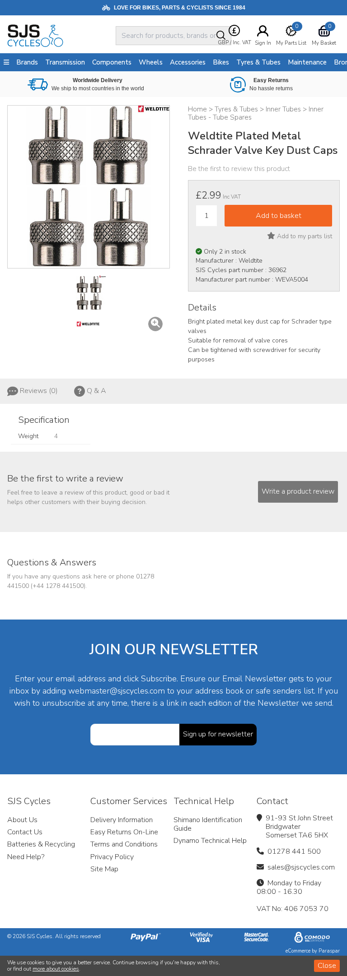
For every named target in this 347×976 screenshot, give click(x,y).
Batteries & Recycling (41, 844)
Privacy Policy (112, 857)
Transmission (65, 62)
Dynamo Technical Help (210, 841)
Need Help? (25, 857)
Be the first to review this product (239, 169)
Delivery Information (121, 820)
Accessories (188, 62)
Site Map (104, 869)
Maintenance (307, 62)
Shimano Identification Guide (208, 824)
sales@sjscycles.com (301, 867)
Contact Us (24, 832)
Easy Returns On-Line (124, 832)
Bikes (221, 62)
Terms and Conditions (124, 844)
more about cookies (56, 968)
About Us (22, 820)
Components (111, 62)
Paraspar (329, 951)
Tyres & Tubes (258, 62)
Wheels (151, 62)
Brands (27, 62)
